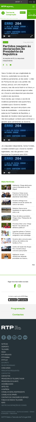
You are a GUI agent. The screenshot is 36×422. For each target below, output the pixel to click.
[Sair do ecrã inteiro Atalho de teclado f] (33, 419)
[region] (18, 211)
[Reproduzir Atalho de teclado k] (3, 419)
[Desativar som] (7, 419)
